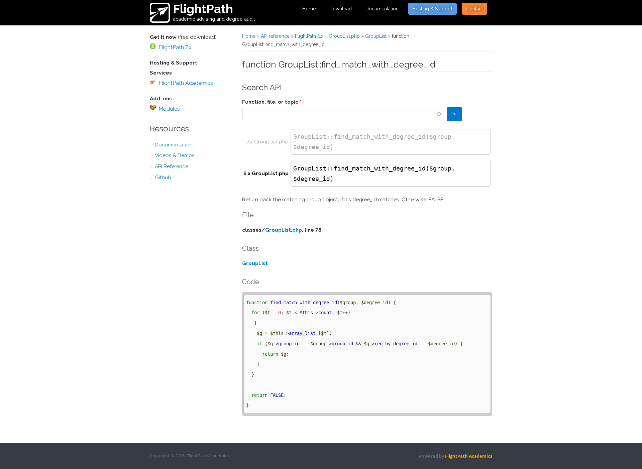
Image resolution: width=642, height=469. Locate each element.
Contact (474, 8)
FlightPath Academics (185, 83)
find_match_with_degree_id (380, 136)
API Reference (171, 166)
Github (163, 177)
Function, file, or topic (271, 102)
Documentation (382, 8)
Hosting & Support (432, 8)
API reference (275, 36)
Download (340, 8)
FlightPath (203, 9)
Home (309, 8)
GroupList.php (344, 36)
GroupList (376, 36)
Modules (169, 109)
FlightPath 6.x (309, 36)
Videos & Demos (175, 155)
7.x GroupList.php (268, 142)
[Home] (160, 13)
